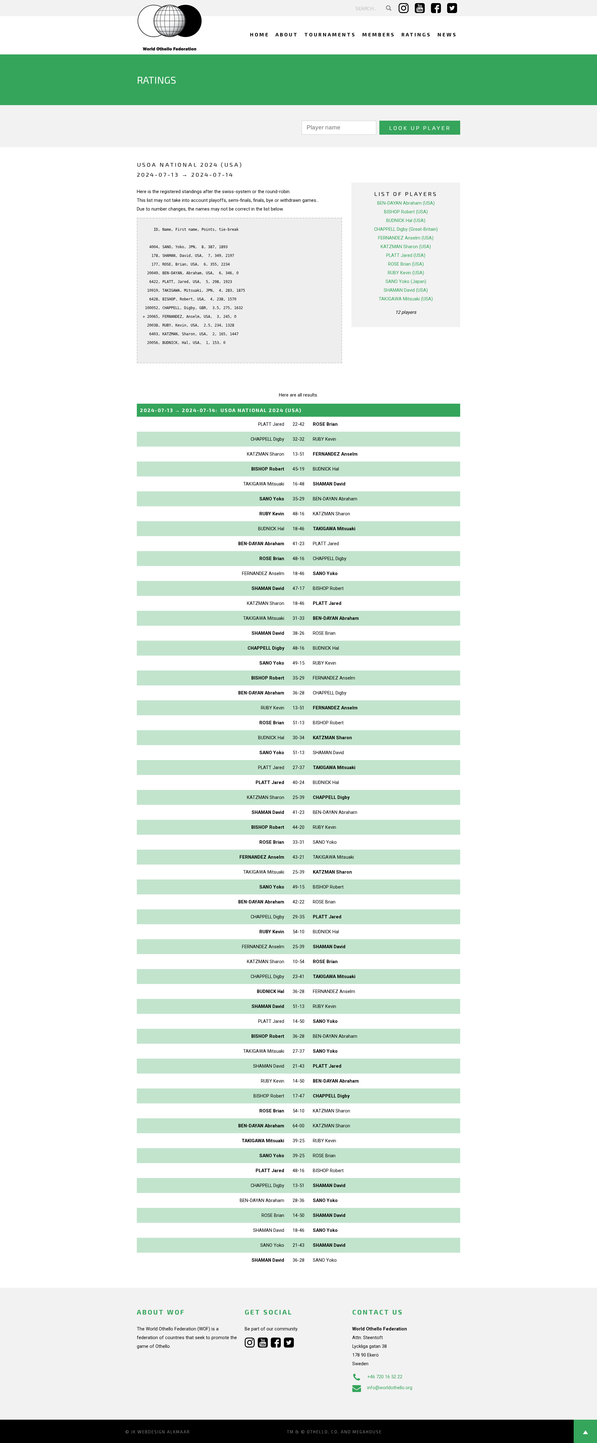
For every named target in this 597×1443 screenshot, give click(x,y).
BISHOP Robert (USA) (406, 212)
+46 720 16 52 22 (384, 1377)
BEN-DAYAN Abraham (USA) (406, 203)
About (286, 34)
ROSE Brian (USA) (406, 264)
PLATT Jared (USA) (405, 255)
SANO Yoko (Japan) (406, 281)
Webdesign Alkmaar (163, 1431)
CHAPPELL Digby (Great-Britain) (406, 229)
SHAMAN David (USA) (406, 290)
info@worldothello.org (389, 1387)
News (447, 34)
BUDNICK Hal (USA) (405, 220)
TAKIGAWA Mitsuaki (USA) (406, 299)
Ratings (416, 34)
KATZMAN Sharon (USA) (406, 246)
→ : (221, 410)
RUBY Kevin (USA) (406, 273)
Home (259, 34)
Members (378, 34)
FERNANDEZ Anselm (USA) (405, 238)
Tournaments (330, 34)
